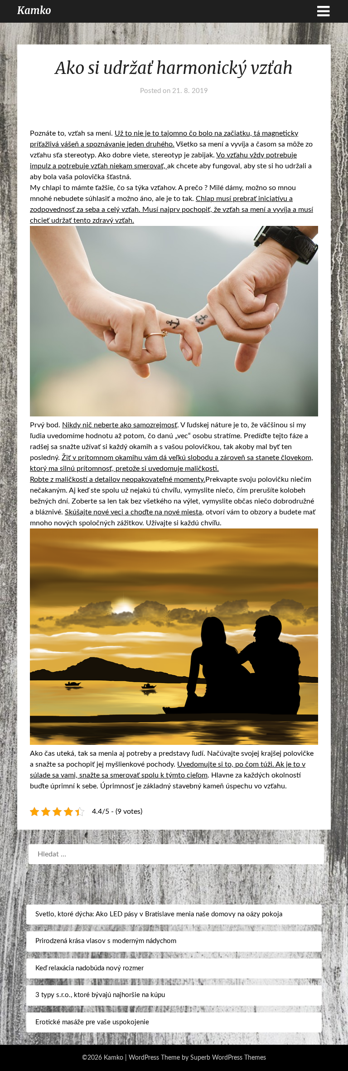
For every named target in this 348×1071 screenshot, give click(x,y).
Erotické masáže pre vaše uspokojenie (92, 1022)
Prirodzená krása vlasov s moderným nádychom (105, 941)
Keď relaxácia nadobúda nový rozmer (89, 968)
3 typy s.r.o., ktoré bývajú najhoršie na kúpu (100, 995)
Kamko (34, 10)
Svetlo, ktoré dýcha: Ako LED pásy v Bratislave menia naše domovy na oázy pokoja (158, 914)
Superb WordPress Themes (228, 1058)
